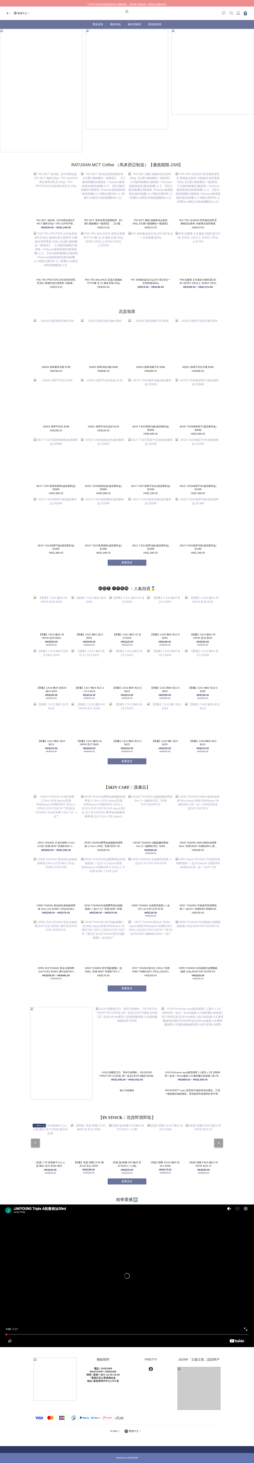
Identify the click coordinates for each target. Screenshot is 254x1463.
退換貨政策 (155, 24)
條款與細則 (134, 24)
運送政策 (98, 24)
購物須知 (115, 24)
